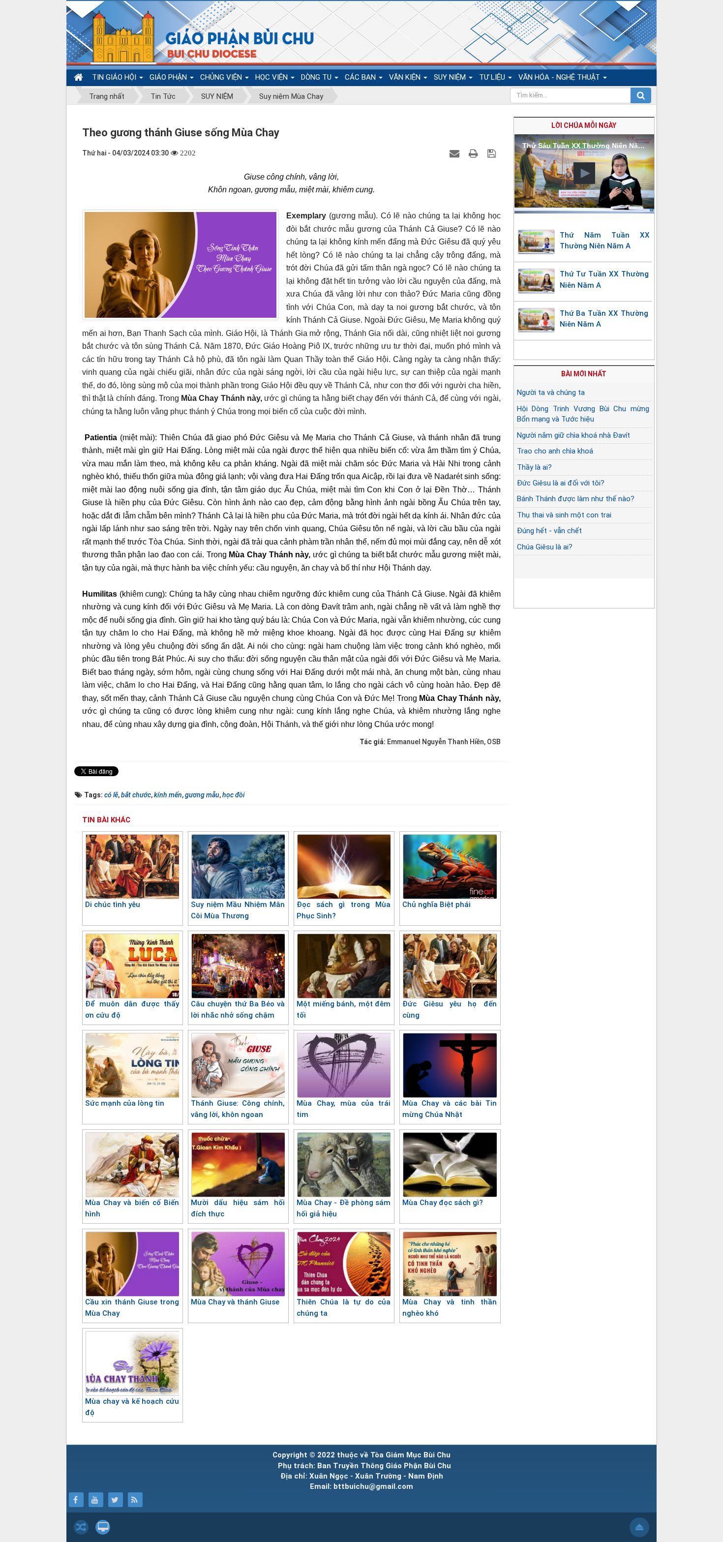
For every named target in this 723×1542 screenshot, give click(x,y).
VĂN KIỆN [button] (405, 77)
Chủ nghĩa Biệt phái (436, 904)
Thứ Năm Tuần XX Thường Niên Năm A (605, 241)
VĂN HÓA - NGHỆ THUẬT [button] (560, 77)
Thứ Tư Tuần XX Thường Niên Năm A (604, 280)
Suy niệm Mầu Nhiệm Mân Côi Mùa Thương (238, 910)
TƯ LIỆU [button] (493, 77)
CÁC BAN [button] (361, 77)
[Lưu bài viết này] (492, 153)
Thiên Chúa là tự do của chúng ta (344, 1308)
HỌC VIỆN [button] (272, 77)
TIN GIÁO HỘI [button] (115, 77)
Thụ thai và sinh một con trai (564, 515)
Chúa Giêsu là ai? (544, 547)
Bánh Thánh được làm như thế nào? (575, 498)
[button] (584, 173)
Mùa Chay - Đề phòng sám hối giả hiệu (344, 1208)
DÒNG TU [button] (317, 77)
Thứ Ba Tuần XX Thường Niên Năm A (604, 319)
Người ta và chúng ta (551, 392)
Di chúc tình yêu (112, 904)
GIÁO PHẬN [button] (169, 77)
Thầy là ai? (534, 467)
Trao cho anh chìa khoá (555, 451)
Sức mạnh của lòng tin (124, 1103)
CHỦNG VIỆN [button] (222, 77)
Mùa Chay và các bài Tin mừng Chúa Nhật (449, 1109)
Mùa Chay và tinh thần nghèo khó (449, 1308)
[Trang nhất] (80, 77)
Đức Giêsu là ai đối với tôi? (560, 483)
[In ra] (475, 153)
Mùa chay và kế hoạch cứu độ (132, 1407)
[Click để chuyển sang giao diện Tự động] (81, 1527)
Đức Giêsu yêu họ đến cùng (449, 1009)
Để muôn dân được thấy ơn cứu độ (132, 1009)
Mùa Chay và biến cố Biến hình (132, 1208)
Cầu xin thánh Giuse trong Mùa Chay (132, 1308)
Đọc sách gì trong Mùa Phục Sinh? (344, 910)
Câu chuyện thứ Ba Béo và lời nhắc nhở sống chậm (238, 1009)
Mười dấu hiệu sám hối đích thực (238, 1208)
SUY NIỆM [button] (451, 77)
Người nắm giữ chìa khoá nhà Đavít (573, 435)
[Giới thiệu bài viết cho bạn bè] (456, 153)
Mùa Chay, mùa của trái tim (344, 1109)
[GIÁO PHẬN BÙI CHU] (196, 36)
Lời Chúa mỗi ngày (583, 125)
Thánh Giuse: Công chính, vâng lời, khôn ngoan (238, 1109)
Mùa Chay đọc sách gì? (442, 1202)
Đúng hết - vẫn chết (549, 530)
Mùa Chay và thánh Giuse (235, 1302)
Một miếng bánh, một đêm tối (344, 1009)
